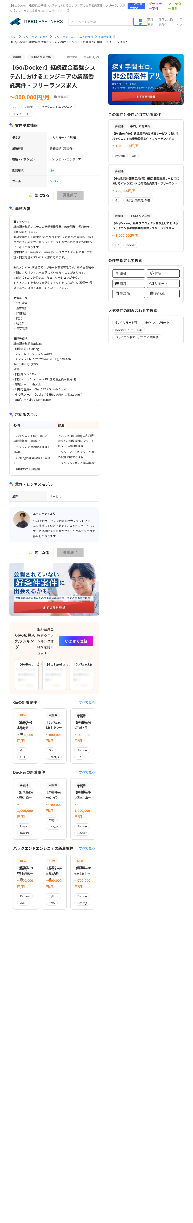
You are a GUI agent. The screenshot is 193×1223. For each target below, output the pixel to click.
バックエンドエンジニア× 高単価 (136, 337)
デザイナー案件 (155, 6)
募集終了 (70, 195)
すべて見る (87, 702)
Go (52, 170)
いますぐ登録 (76, 641)
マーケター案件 (174, 6)
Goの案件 (105, 37)
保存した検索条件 (166, 21)
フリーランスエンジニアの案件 (73, 37)
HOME (13, 37)
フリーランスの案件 (35, 37)
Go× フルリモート (157, 322)
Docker (54, 181)
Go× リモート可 (126, 322)
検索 (140, 22)
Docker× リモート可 (128, 330)
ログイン (179, 21)
